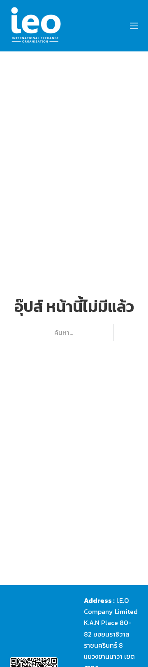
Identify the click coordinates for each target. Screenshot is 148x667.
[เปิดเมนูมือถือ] (134, 26)
